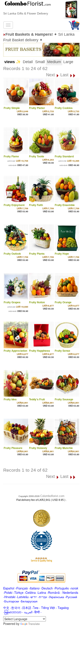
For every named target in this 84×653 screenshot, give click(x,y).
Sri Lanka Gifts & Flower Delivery (25, 13)
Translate (34, 624)
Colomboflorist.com (52, 496)
